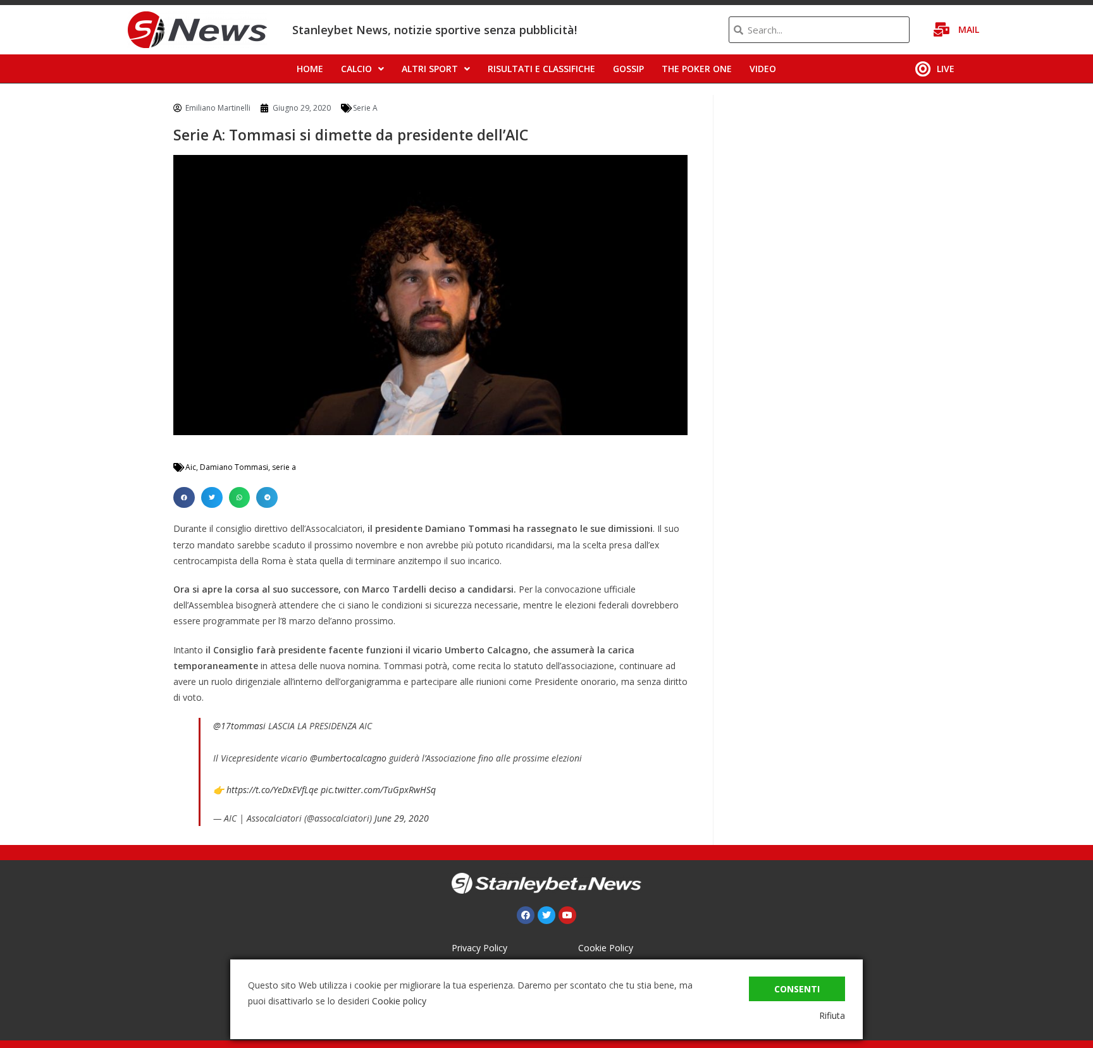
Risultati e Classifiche (541, 69)
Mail (968, 29)
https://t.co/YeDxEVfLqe (272, 790)
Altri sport (430, 69)
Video (763, 69)
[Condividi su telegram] (267, 498)
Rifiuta (832, 1015)
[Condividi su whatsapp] (239, 498)
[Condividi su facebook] (184, 498)
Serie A (365, 107)
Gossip (628, 69)
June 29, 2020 (401, 818)
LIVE (945, 69)
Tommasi (490, 528)
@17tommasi (239, 726)
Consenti (797, 989)
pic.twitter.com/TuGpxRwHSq (378, 790)
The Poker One (697, 69)
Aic (190, 467)
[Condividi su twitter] (212, 498)
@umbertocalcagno (348, 758)
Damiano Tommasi (234, 467)
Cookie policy (399, 1001)
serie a (284, 467)
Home (310, 69)
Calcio (356, 69)
